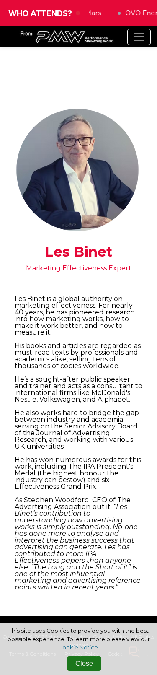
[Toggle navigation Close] (139, 37)
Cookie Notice (78, 647)
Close (84, 663)
